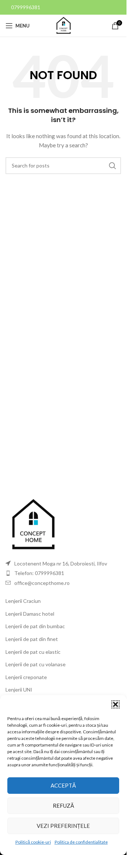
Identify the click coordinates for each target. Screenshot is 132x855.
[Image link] (33, 524)
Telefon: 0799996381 (39, 573)
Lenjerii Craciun (23, 601)
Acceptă (63, 785)
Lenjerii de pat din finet (32, 639)
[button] (115, 704)
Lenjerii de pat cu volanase (36, 664)
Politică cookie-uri (33, 842)
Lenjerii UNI (19, 689)
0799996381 (25, 7)
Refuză (63, 805)
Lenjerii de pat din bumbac (35, 626)
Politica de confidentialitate (81, 842)
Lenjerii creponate (26, 677)
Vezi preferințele (63, 825)
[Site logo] (63, 25)
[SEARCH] (112, 165)
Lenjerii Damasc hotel (30, 614)
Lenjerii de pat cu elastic (33, 652)
